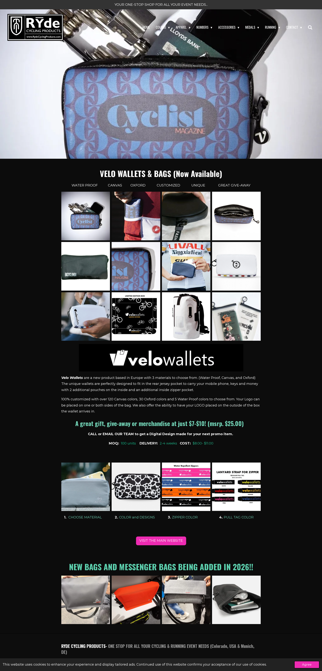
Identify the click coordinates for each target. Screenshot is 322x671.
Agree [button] (307, 664)
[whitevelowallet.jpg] (86, 316)
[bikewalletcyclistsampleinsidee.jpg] (236, 216)
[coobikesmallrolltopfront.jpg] (86, 600)
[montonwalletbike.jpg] (86, 487)
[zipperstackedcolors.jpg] (186, 487)
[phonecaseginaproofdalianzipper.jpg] (186, 216)
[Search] (310, 27)
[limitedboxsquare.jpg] (136, 316)
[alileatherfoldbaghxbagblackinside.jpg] (236, 600)
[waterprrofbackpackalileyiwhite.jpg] (186, 316)
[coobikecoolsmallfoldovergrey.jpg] (186, 600)
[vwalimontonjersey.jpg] (186, 266)
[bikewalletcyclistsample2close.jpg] (136, 266)
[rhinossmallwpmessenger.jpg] (136, 600)
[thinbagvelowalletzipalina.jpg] (236, 316)
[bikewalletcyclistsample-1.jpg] (86, 216)
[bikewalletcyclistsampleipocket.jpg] (136, 216)
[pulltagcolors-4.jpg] (236, 487)
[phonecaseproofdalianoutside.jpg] (86, 266)
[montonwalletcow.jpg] (136, 487)
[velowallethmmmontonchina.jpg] (236, 266)
